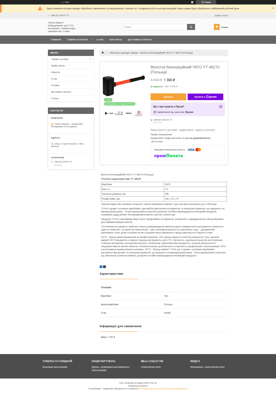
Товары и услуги (77, 39)
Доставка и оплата (140, 39)
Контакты (115, 39)
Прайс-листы (58, 65)
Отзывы (55, 85)
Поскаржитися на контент (150, 389)
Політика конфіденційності (176, 389)
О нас (100, 39)
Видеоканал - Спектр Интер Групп (207, 367)
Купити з (199, 96)
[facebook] (101, 267)
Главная (56, 39)
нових (116, 214)
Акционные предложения (54, 367)
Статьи (55, 98)
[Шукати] (191, 27)
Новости (55, 72)
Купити (168, 96)
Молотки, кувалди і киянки (124, 52)
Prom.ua (153, 383)
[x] (104, 267)
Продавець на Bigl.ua (138, 386)
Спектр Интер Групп (151, 367)
